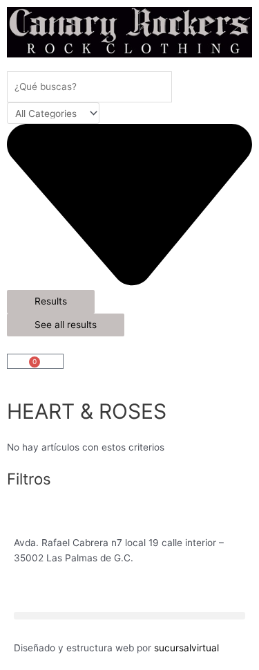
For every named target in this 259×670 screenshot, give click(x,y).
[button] (129, 615)
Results (51, 301)
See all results (66, 324)
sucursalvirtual (186, 647)
